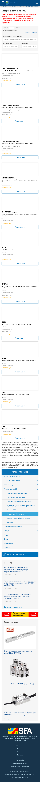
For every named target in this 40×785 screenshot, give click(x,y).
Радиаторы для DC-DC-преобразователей (21, 506)
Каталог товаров (20, 472)
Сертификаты (8, 543)
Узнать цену (20, 85)
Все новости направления (13, 607)
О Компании (20, 746)
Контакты (20, 752)
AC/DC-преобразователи (12, 476)
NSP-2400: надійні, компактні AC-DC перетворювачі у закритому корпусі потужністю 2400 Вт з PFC (16, 570)
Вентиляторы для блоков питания (18, 518)
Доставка (20, 755)
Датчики (10, 522)
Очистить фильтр (31, 32)
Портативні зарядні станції (13, 526)
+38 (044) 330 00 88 (21, 777)
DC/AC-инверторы (10, 485)
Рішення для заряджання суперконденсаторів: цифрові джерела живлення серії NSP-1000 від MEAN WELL (20, 583)
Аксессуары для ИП (10, 489)
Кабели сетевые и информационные (19, 501)
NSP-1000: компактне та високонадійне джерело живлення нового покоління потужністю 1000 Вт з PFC (17, 596)
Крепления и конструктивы (16, 497)
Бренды (6, 531)
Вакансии (20, 749)
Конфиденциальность (20, 763)
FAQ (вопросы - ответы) (15, 554)
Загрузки (7, 535)
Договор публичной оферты (20, 766)
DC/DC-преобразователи (12, 481)
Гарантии (7, 547)
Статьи (6, 539)
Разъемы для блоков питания (17, 493)
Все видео (7, 719)
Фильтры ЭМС (11, 510)
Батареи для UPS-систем (15, 514)
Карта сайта (20, 760)
